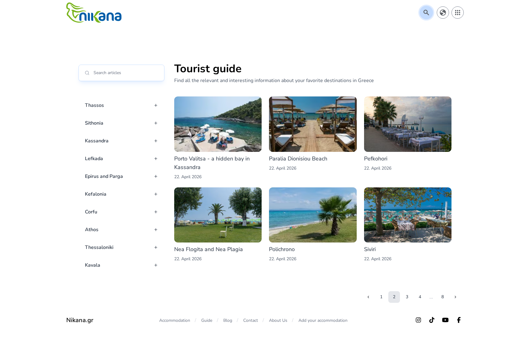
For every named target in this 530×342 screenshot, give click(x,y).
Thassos (94, 105)
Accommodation (174, 320)
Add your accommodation (323, 320)
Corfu (91, 212)
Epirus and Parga (104, 176)
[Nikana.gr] (93, 12)
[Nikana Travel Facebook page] (459, 320)
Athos (91, 229)
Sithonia (94, 123)
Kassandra (97, 140)
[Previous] (368, 297)
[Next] (455, 297)
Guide (206, 320)
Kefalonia (95, 194)
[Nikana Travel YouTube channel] (445, 320)
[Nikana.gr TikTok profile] (432, 320)
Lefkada (94, 158)
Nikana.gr (79, 320)
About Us (278, 320)
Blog (227, 320)
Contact (250, 320)
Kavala (92, 265)
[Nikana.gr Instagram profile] (418, 320)
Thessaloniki (99, 247)
